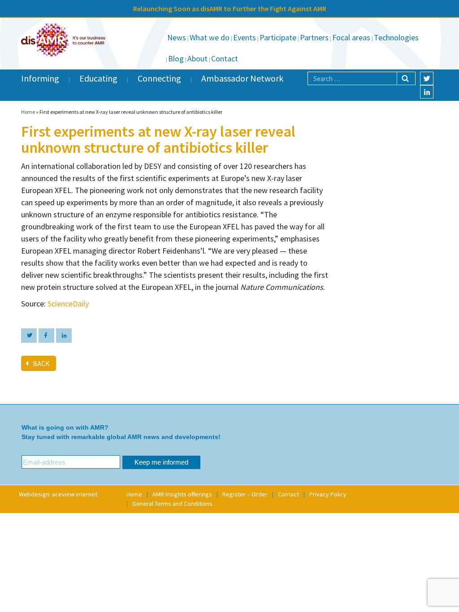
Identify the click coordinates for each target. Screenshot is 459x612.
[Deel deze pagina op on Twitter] (29, 335)
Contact (224, 58)
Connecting (159, 78)
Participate (278, 37)
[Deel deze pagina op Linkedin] (64, 335)
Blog (176, 58)
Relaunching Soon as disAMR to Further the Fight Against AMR (229, 8)
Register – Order (245, 494)
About (197, 58)
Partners (314, 37)
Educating (98, 78)
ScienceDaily (68, 303)
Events (244, 37)
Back (41, 363)
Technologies (396, 37)
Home (28, 111)
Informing (40, 78)
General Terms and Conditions (172, 504)
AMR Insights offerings (182, 494)
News (176, 37)
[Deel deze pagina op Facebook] (46, 335)
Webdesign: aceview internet (58, 494)
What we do (210, 37)
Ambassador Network (242, 78)
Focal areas (351, 37)
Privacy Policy (327, 494)
